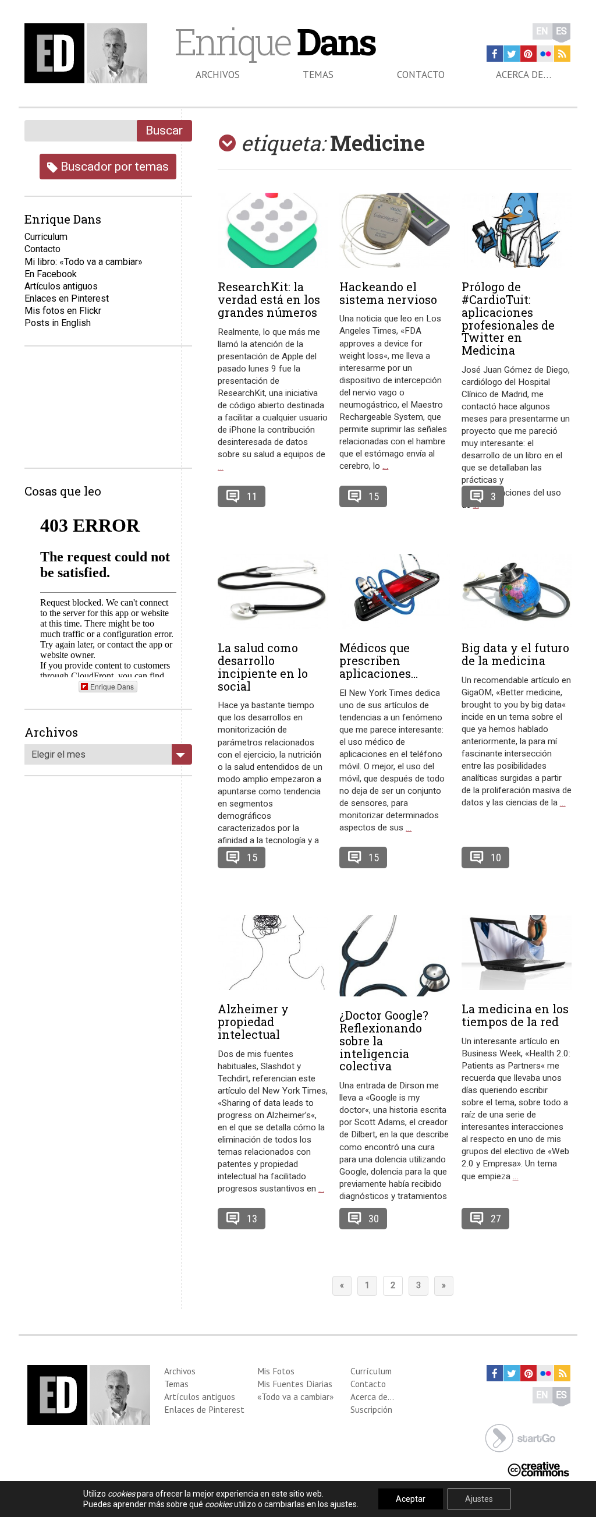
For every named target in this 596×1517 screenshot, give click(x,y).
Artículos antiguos (61, 286)
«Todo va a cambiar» (295, 1396)
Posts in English (57, 322)
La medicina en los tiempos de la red (515, 1015)
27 (496, 1218)
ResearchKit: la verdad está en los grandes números (269, 299)
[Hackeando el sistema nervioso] (394, 230)
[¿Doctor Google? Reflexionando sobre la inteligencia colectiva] (394, 956)
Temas (318, 74)
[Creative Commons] (538, 1468)
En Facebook (50, 274)
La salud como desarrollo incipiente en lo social (263, 666)
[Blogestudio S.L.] (520, 1437)
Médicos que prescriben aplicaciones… (378, 660)
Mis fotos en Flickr (62, 310)
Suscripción (371, 1409)
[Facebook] (495, 53)
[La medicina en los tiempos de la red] (517, 953)
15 (373, 496)
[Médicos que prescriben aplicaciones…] (394, 592)
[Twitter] (511, 53)
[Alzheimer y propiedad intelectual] (273, 953)
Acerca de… (523, 74)
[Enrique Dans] (88, 53)
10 (496, 857)
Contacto (421, 74)
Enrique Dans (112, 686)
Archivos (218, 74)
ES (561, 31)
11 (252, 496)
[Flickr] (545, 53)
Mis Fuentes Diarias (294, 1383)
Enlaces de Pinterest (204, 1409)
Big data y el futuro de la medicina (515, 654)
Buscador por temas (113, 166)
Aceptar (410, 1499)
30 (373, 1218)
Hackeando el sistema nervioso (388, 293)
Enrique (275, 41)
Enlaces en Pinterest (66, 298)
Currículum (371, 1371)
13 (252, 1218)
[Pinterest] (528, 53)
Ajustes (479, 1499)
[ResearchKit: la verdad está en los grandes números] (273, 230)
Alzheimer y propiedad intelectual (253, 1021)
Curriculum (46, 236)
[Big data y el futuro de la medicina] (517, 592)
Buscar (164, 130)
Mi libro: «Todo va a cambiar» (83, 261)
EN (542, 31)
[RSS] (562, 53)
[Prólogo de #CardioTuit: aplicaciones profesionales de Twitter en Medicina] (517, 230)
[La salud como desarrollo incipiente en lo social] (273, 592)
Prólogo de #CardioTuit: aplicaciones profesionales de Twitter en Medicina (508, 318)
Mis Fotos (276, 1371)
